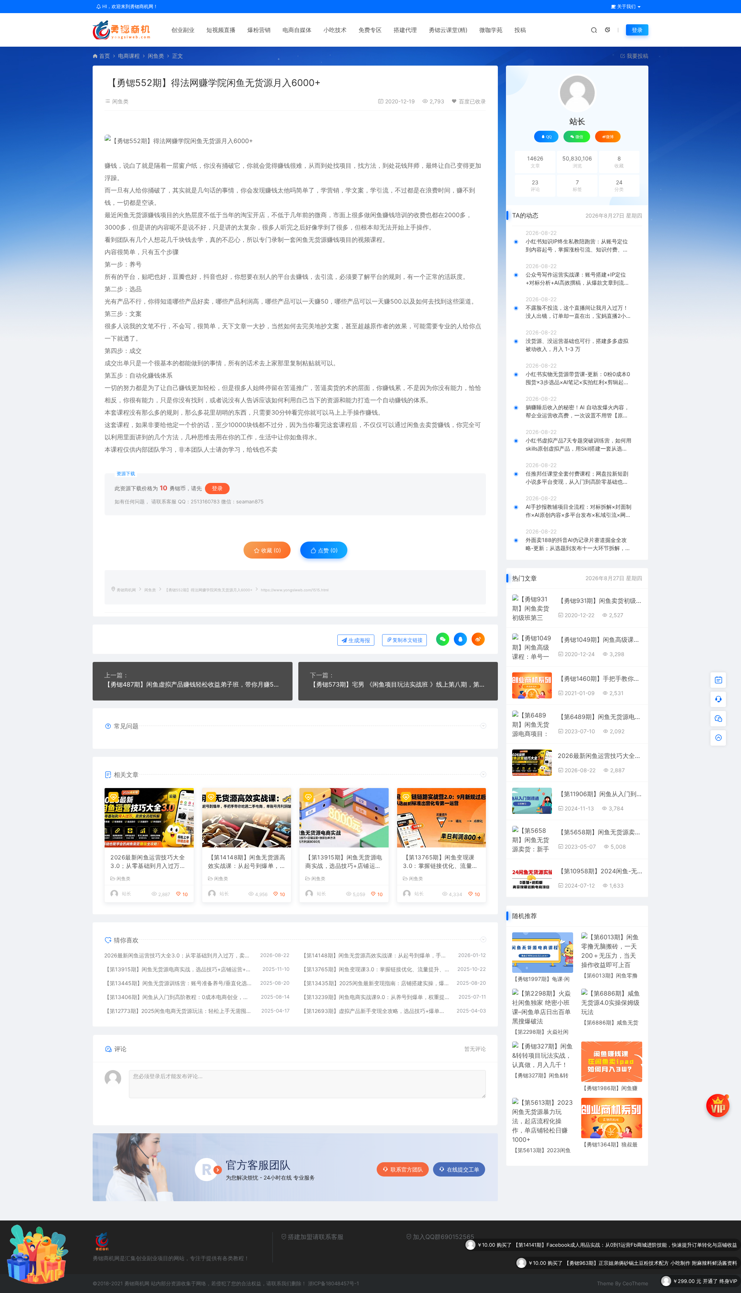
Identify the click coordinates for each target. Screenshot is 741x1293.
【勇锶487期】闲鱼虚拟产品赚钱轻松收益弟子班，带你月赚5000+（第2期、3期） (192, 684)
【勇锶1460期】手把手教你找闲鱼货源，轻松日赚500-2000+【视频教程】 (600, 678)
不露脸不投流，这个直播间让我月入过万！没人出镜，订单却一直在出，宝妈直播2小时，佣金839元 (577, 312)
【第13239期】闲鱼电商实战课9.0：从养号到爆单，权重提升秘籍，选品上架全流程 (376, 997)
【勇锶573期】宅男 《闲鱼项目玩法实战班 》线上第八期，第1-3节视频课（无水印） (398, 684)
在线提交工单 (463, 1169)
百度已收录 (472, 101)
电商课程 (129, 55)
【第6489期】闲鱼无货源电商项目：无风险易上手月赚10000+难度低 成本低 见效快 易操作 (600, 717)
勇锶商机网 (126, 590)
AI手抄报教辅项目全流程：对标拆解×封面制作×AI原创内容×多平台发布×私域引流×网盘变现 (578, 511)
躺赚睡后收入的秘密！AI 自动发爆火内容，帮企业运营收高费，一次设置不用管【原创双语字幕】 (577, 411)
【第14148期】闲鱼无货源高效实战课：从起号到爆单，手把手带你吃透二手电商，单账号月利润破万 (247, 862)
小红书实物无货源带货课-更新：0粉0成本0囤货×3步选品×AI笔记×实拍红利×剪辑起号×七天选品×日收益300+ (578, 378)
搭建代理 (405, 30)
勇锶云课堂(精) (448, 30)
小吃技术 (335, 30)
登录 (637, 30)
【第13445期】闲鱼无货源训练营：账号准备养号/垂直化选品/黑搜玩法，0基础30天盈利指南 (178, 983)
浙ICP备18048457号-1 (333, 1283)
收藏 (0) (270, 550)
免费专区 (370, 30)
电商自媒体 (297, 30)
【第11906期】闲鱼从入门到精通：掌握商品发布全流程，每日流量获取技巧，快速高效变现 (600, 794)
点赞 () (327, 550)
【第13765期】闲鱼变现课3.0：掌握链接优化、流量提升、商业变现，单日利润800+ (441, 862)
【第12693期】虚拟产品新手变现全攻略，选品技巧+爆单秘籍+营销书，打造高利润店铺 (375, 1011)
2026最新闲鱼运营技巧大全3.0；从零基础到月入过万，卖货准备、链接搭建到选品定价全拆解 (148, 862)
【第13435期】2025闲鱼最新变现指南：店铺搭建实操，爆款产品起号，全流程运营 (375, 983)
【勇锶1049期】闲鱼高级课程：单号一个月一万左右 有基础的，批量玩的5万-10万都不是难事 (600, 639)
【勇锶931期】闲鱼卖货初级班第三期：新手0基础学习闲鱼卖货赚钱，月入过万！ (600, 600)
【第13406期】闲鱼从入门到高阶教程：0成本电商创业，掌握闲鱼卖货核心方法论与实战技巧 (178, 997)
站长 (126, 893)
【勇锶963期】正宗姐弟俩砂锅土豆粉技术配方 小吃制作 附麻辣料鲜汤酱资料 (650, 1245)
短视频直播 (220, 30)
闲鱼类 (156, 55)
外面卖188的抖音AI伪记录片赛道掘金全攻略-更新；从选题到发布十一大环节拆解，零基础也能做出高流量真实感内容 (578, 544)
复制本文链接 (407, 640)
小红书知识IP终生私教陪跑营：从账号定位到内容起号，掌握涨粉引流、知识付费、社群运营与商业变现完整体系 (577, 245)
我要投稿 (636, 55)
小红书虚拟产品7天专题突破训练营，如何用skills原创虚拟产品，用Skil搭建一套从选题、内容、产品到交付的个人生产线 (578, 444)
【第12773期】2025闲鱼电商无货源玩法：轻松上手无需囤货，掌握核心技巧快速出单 (179, 1011)
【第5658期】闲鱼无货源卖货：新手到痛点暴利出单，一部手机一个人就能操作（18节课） (600, 832)
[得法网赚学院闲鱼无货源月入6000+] (295, 141)
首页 (104, 55)
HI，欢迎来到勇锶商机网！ (129, 6)
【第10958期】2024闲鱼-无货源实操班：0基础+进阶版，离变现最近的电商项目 (600, 871)
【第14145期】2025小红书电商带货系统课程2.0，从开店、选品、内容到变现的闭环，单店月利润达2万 (620, 1281)
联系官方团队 (407, 1169)
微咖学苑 (490, 30)
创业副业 (183, 30)
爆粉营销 (259, 30)
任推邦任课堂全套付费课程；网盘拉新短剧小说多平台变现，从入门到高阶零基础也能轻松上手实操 (577, 478)
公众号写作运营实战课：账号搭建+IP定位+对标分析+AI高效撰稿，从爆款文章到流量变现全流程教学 (577, 279)
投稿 (520, 30)
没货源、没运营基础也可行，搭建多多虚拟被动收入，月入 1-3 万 (577, 345)
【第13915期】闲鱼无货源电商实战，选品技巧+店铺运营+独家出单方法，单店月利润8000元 (343, 862)
